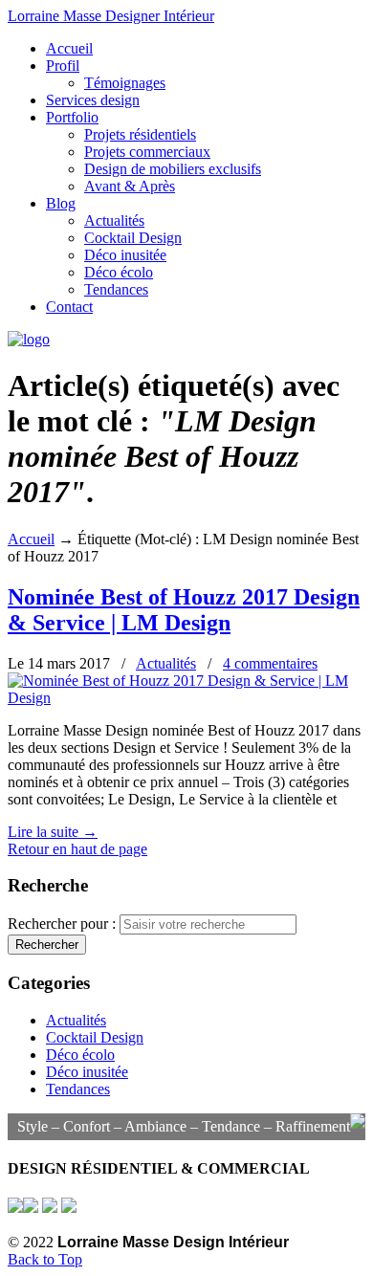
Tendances (78, 1089)
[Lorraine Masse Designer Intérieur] (29, 339)
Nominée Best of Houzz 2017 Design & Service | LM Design (184, 609)
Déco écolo (80, 1054)
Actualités (166, 663)
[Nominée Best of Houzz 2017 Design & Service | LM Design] (186, 698)
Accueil (31, 539)
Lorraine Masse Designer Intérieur (111, 16)
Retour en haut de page (77, 849)
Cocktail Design (94, 1037)
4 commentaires (270, 663)
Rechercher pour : (64, 923)
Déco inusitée (87, 1072)
